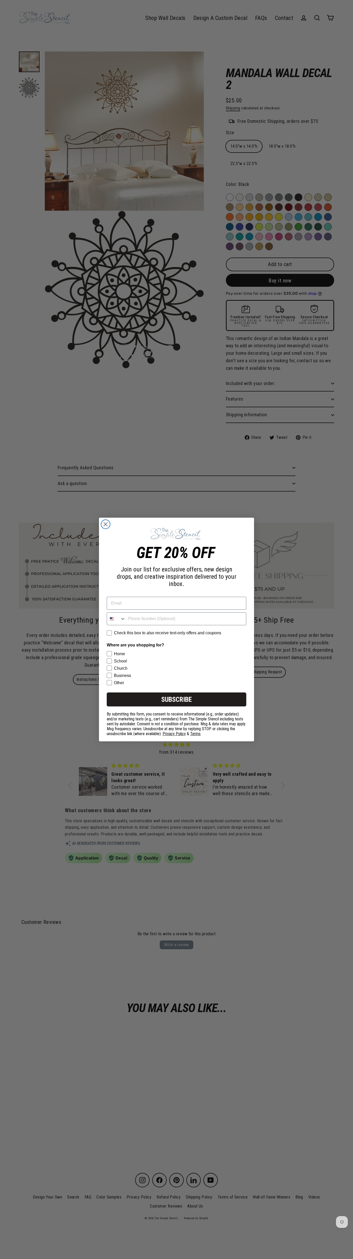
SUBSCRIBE (176, 699)
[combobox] (116, 619)
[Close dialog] (105, 524)
